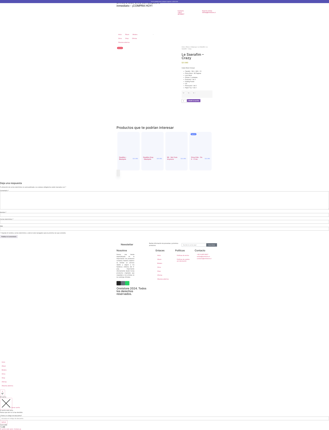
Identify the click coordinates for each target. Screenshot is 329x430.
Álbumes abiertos (124, 42)
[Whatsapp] (127, 283)
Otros (120, 38)
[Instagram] (119, 283)
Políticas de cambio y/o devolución (183, 260)
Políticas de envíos (183, 255)
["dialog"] (164, 413)
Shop (127, 38)
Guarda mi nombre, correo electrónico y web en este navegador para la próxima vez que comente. (34, 233)
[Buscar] (151, 34)
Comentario (4, 190)
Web (1, 226)
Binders (135, 34)
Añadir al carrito (193, 100)
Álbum (127, 34)
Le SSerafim (201, 47)
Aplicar (3, 422)
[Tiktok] (123, 283)
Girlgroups (194, 47)
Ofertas (134, 38)
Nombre (3, 212)
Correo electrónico (6, 219)
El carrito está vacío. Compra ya (10, 429)
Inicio (120, 34)
